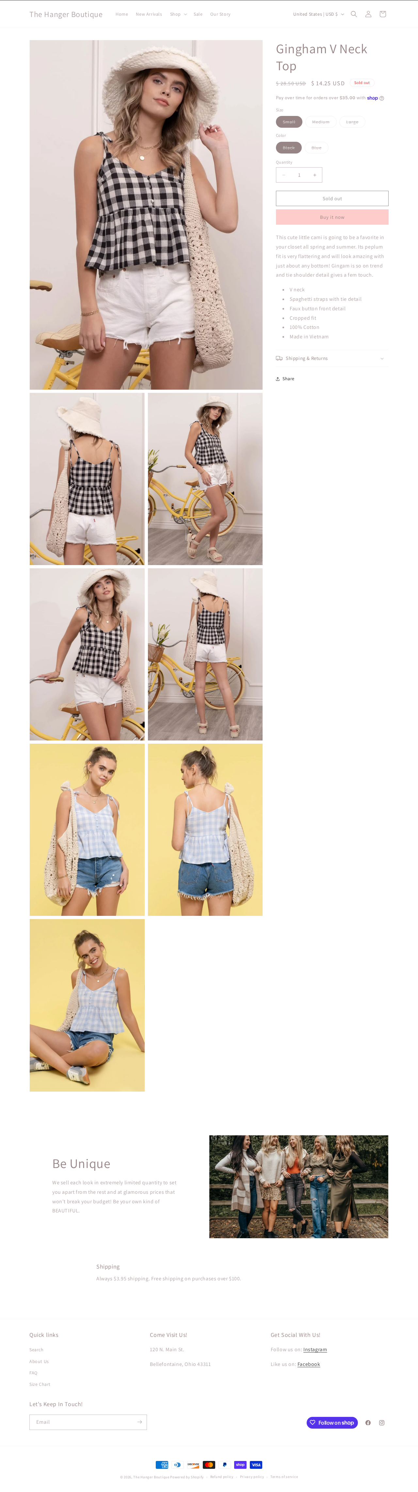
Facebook (308, 1364)
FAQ (33, 1373)
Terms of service (284, 1477)
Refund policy (221, 1477)
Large (355, 123)
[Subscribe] (139, 1422)
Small (292, 123)
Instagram (315, 1349)
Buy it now (332, 217)
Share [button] (288, 379)
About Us (39, 1361)
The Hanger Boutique (151, 1477)
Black (292, 149)
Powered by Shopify (187, 1477)
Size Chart (40, 1384)
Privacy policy (252, 1477)
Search (36, 1350)
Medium (324, 123)
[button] (178, 14)
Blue (320, 149)
